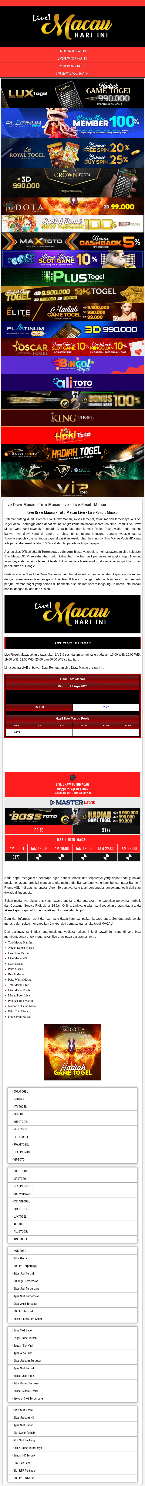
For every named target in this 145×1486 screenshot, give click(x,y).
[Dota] (72, 1052)
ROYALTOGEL (21, 1144)
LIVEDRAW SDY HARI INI (72, 66)
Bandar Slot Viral (23, 1345)
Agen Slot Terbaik (24, 1368)
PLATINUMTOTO (23, 1152)
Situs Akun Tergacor (25, 1304)
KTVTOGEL (20, 1106)
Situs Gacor (20, 1258)
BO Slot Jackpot (23, 1311)
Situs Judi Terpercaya (26, 1288)
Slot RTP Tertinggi (24, 1470)
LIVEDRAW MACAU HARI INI (72, 73)
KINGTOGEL (20, 1239)
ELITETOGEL (21, 1137)
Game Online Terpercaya (27, 1448)
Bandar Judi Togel (24, 1376)
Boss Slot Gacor (23, 1330)
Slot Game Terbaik (24, 1433)
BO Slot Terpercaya (25, 1266)
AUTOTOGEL (20, 1122)
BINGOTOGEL (21, 1209)
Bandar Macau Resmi (25, 1391)
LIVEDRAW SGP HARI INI (72, 58)
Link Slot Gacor (22, 1463)
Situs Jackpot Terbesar (27, 1360)
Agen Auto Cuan (22, 1353)
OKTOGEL (19, 1114)
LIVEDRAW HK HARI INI (72, 51)
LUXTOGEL (19, 1216)
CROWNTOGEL (22, 1194)
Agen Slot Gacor (23, 1425)
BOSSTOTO (20, 1171)
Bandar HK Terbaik (24, 1455)
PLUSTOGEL (20, 1231)
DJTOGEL (19, 1099)
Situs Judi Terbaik (24, 1273)
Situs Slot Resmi (23, 1410)
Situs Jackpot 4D (23, 1417)
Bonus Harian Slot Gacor (27, 1319)
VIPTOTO (19, 1159)
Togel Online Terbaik (25, 1338)
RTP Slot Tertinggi (24, 1440)
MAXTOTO (19, 1179)
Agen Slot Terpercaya (26, 1296)
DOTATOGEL (20, 1091)
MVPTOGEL (20, 1129)
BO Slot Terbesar (23, 1478)
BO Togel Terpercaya (25, 1281)
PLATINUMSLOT (23, 1186)
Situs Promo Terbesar (26, 1383)
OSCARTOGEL (21, 1201)
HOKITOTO (19, 1251)
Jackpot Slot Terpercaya (28, 1398)
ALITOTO (18, 1224)
